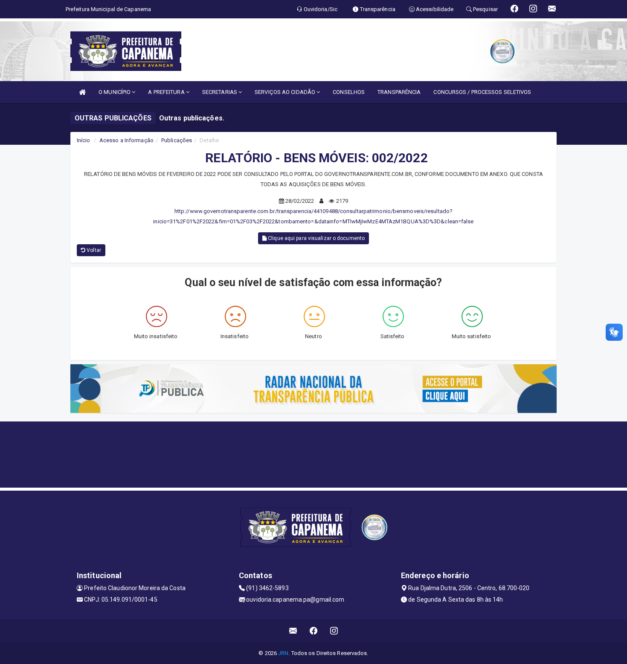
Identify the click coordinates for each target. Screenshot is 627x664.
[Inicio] (82, 92)
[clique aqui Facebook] (313, 630)
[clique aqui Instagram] (334, 630)
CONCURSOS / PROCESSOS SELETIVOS (482, 92)
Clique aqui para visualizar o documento (316, 238)
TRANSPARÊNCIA (399, 92)
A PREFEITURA (167, 92)
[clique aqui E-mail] (293, 630)
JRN (283, 653)
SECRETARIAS (220, 92)
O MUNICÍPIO (115, 92)
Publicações (176, 140)
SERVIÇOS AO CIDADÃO (285, 92)
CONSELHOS (349, 92)
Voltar (93, 250)
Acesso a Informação (126, 140)
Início (83, 140)
